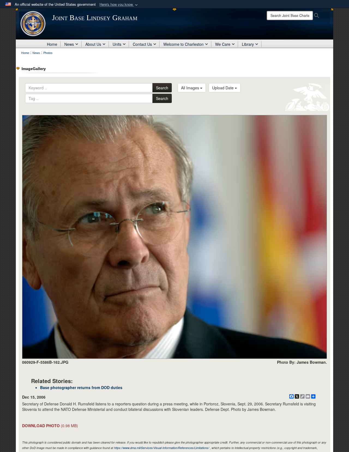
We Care (222, 44)
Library (248, 44)
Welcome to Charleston (183, 44)
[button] (119, 4)
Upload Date (223, 87)
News (69, 44)
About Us (93, 44)
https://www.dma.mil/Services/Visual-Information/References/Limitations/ (161, 448)
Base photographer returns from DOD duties (81, 387)
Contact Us (142, 44)
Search (162, 87)
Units (117, 44)
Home (52, 44)
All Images (190, 87)
